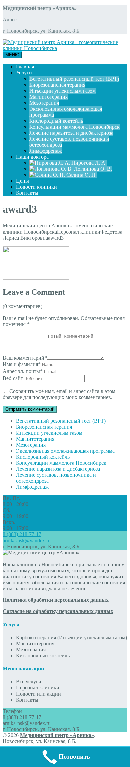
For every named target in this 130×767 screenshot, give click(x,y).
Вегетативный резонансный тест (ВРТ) (74, 79)
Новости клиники (36, 187)
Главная (25, 66)
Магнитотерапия (48, 97)
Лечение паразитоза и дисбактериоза (71, 133)
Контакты (27, 193)
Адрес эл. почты (23, 371)
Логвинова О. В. (92, 169)
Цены (22, 181)
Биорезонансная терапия (57, 85)
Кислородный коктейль (56, 121)
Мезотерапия (44, 103)
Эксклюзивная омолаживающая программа (65, 451)
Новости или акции (38, 694)
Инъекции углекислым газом (62, 91)
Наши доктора (32, 157)
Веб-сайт (13, 378)
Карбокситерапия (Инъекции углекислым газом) (71, 637)
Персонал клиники (37, 688)
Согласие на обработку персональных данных (58, 611)
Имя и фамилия (22, 364)
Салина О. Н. (81, 175)
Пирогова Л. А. (88, 163)
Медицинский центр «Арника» (57, 735)
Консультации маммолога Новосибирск (74, 127)
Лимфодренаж (45, 151)
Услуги (24, 72)
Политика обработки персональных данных (56, 600)
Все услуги (28, 681)
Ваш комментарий (25, 358)
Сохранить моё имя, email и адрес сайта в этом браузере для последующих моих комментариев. (59, 394)
